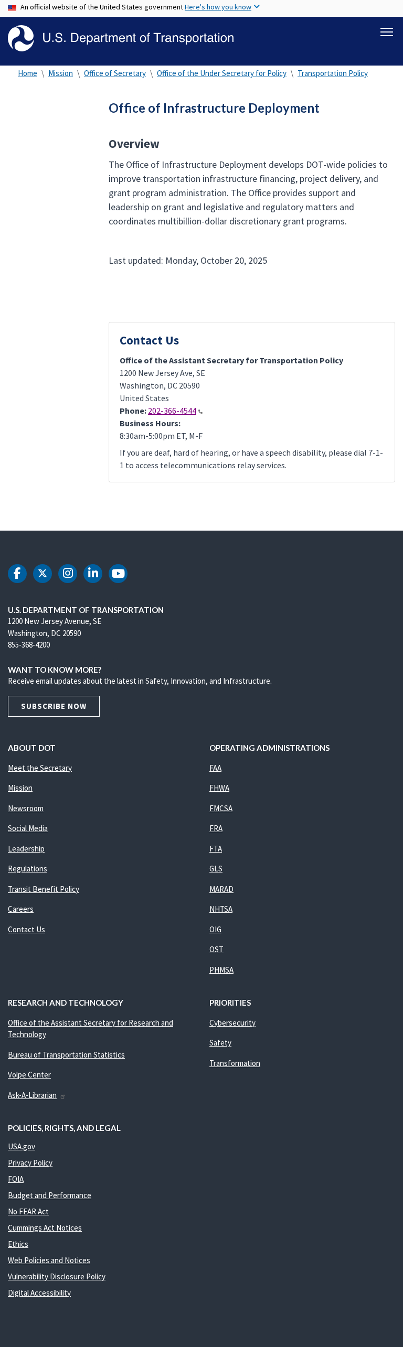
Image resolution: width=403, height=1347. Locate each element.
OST (216, 949)
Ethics (18, 1244)
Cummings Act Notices (45, 1228)
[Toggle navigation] (386, 32)
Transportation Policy (333, 73)
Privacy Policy (30, 1163)
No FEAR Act (28, 1211)
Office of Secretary (115, 73)
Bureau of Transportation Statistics (66, 1055)
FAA (215, 768)
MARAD (221, 889)
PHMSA (221, 970)
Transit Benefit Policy (43, 889)
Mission (60, 73)
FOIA (16, 1179)
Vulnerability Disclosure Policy (56, 1276)
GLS (215, 869)
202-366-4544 (172, 410)
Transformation (234, 1063)
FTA (215, 849)
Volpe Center (29, 1075)
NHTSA (220, 909)
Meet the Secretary (40, 768)
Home (27, 73)
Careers (21, 909)
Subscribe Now (54, 706)
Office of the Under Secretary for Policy (222, 73)
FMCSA (220, 808)
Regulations (27, 869)
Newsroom (26, 808)
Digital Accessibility (39, 1293)
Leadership (26, 849)
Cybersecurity (232, 1023)
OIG (215, 929)
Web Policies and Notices (49, 1260)
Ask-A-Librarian (32, 1095)
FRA (215, 828)
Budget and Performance (49, 1195)
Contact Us (26, 929)
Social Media (28, 828)
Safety (220, 1043)
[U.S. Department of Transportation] (121, 38)
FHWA (219, 788)
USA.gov (21, 1146)
